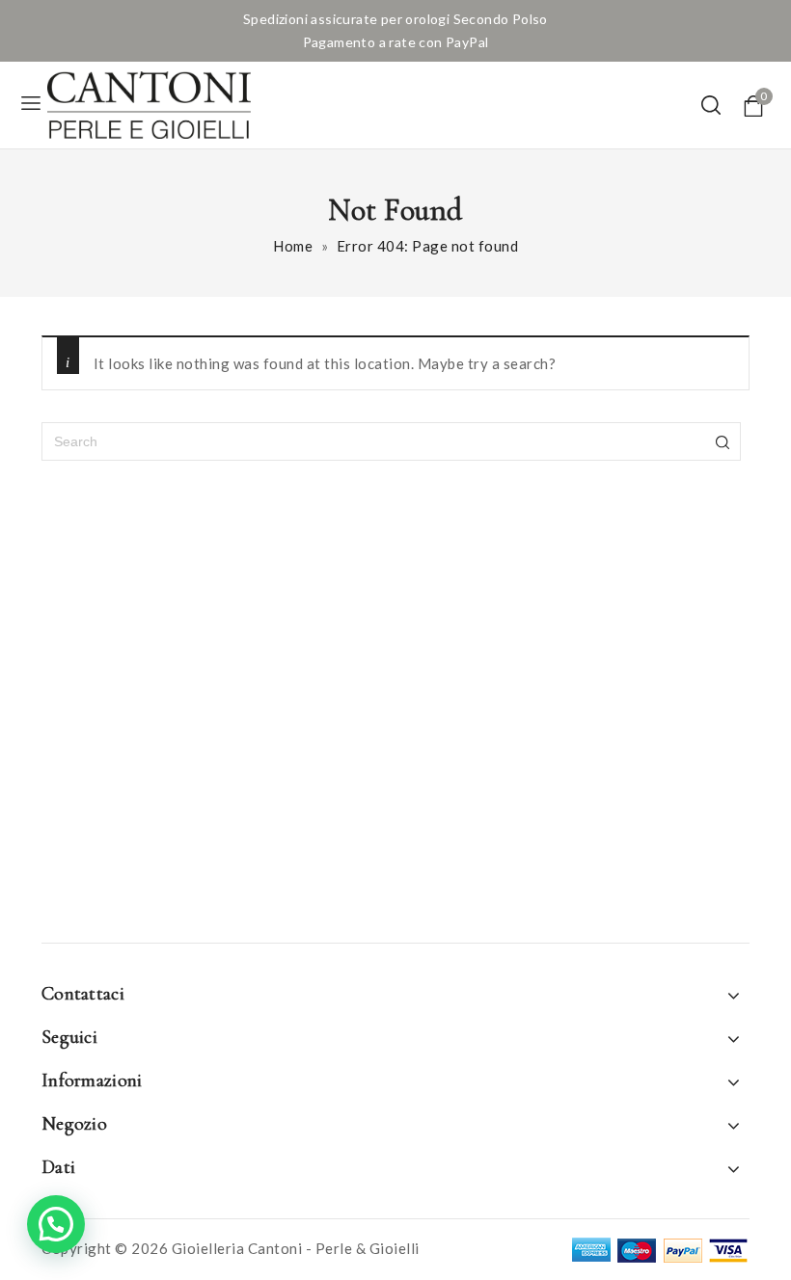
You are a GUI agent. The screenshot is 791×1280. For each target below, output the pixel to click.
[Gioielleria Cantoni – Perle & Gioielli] (149, 105)
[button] (56, 1224)
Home (293, 245)
